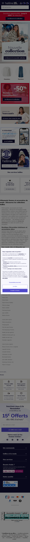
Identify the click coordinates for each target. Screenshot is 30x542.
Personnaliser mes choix (15, 282)
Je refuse (15, 286)
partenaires (21, 253)
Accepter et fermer (15, 290)
